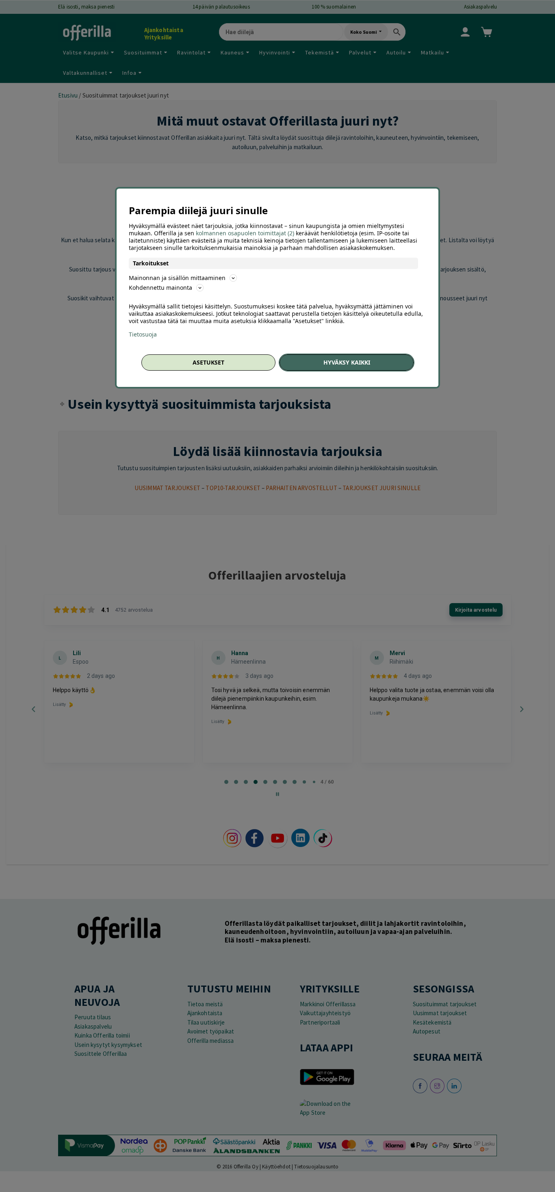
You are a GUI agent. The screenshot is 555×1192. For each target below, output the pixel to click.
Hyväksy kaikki (346, 362)
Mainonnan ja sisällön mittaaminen (177, 278)
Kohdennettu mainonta (160, 287)
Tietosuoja (143, 334)
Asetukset (208, 362)
